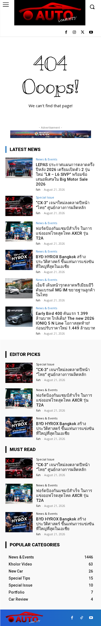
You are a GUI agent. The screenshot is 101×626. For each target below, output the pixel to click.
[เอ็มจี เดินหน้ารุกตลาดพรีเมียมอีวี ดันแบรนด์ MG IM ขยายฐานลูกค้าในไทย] (19, 288)
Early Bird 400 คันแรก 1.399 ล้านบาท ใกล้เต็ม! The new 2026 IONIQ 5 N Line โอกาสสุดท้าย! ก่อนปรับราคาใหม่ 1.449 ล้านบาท (65, 321)
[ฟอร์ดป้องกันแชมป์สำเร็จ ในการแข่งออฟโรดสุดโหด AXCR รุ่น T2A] (19, 231)
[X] (82, 32)
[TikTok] (81, 617)
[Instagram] (74, 32)
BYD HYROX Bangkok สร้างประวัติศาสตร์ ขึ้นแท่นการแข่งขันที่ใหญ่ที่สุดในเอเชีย (65, 261)
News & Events (46, 159)
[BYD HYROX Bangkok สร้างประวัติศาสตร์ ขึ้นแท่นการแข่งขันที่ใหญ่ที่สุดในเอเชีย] (19, 260)
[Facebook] (66, 32)
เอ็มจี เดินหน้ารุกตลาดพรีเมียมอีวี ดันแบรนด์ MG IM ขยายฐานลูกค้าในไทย (65, 290)
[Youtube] (91, 32)
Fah (38, 189)
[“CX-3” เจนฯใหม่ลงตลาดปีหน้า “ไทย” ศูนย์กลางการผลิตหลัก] (19, 206)
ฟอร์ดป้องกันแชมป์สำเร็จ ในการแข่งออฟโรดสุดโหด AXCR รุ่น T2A (64, 233)
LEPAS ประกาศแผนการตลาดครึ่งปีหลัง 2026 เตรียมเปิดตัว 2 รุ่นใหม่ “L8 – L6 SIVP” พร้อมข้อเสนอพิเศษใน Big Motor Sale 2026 (65, 174)
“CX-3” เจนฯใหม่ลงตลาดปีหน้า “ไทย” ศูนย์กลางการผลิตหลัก (62, 205)
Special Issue (45, 197)
